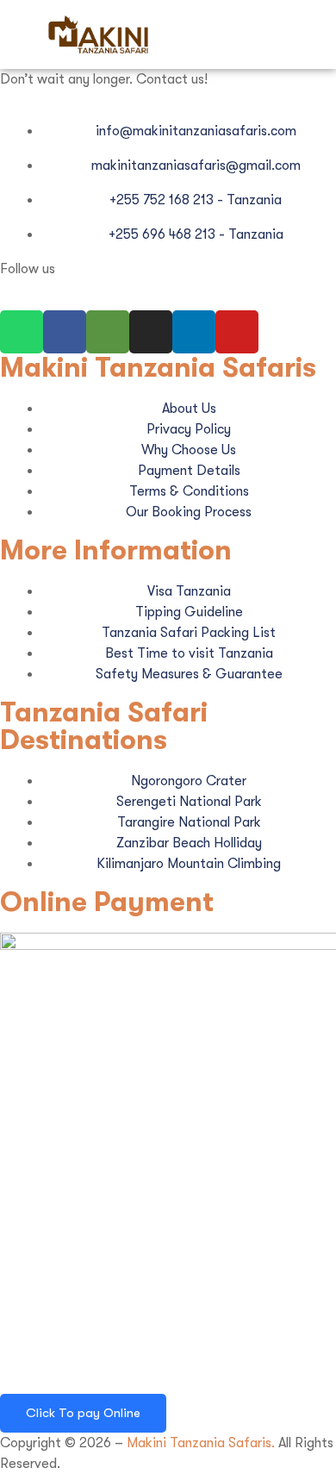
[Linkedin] (193, 331)
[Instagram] (150, 331)
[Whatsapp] (21, 331)
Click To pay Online (83, 1413)
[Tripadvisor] (107, 331)
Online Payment (107, 901)
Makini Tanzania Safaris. (201, 1443)
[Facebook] (64, 331)
